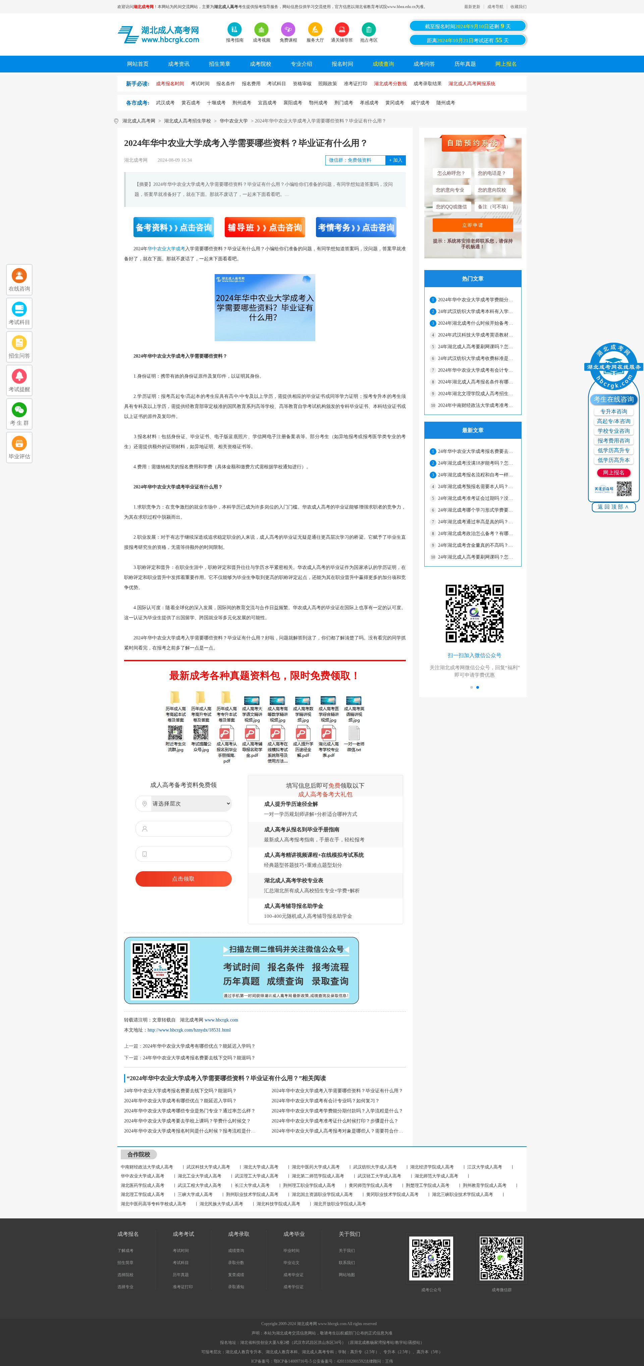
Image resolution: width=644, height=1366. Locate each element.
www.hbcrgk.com (221, 1019)
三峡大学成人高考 (195, 1194)
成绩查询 (383, 64)
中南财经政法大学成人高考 (147, 1166)
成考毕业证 (293, 1274)
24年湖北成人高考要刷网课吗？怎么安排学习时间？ (477, 346)
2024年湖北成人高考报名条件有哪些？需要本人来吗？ (477, 381)
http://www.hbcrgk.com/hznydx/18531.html (189, 1030)
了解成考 (125, 1250)
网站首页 (138, 64)
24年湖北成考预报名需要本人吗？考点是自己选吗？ (477, 486)
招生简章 (219, 64)
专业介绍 (301, 64)
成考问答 (424, 64)
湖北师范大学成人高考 (436, 1175)
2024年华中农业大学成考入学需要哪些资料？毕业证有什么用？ (337, 1090)
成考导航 (495, 6)
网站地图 (347, 1274)
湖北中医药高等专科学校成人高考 (153, 1203)
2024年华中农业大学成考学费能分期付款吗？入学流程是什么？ (337, 1110)
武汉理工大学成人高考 (256, 1175)
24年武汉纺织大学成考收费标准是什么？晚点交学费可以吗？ (477, 358)
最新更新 (472, 6)
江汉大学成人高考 (484, 1166)
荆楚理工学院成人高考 (427, 1185)
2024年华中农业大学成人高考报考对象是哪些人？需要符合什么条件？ (339, 1131)
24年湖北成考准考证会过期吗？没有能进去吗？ (477, 498)
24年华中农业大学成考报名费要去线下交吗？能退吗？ (199, 1057)
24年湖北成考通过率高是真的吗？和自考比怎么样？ (477, 521)
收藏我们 (519, 6)
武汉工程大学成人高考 (199, 1185)
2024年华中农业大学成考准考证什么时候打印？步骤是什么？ (335, 1120)
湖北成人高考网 (138, 120)
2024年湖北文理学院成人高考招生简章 (477, 393)
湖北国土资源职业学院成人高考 (322, 1194)
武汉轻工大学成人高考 (379, 1175)
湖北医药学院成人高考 (142, 1185)
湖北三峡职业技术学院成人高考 (462, 1194)
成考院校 (260, 64)
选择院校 (125, 1274)
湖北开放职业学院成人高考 (340, 1203)
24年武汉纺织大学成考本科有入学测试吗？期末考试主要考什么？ (477, 311)
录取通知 (236, 1286)
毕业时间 (291, 1250)
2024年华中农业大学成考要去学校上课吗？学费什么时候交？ (187, 1120)
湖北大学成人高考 (261, 1166)
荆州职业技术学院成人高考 (252, 1194)
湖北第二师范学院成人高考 (318, 1175)
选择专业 (125, 1286)
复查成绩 (236, 1274)
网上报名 (506, 64)
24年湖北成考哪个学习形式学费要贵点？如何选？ (477, 510)
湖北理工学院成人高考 (142, 1194)
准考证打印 (183, 1286)
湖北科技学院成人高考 (278, 1203)
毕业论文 (291, 1262)
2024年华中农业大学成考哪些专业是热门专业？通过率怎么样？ (190, 1110)
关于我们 (347, 1250)
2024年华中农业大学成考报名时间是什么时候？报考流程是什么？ (191, 1131)
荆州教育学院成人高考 (484, 1185)
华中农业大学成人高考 (142, 1175)
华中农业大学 (234, 120)
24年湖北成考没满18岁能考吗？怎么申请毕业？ (477, 463)
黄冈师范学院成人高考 (370, 1185)
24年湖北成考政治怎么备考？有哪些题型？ (477, 533)
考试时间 (181, 1250)
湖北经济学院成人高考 (432, 1166)
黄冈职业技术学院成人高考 (392, 1194)
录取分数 (236, 1262)
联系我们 (347, 1262)
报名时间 (342, 64)
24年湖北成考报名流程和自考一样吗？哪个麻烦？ (477, 474)
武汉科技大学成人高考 (208, 1166)
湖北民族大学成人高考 (221, 1203)
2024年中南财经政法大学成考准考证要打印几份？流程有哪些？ (477, 405)
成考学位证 (293, 1286)
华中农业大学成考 (166, 248)
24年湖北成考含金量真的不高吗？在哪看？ (477, 545)
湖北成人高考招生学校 (187, 120)
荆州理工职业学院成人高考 (309, 1185)
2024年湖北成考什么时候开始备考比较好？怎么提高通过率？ (477, 323)
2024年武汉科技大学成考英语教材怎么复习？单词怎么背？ (477, 334)
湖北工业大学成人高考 (199, 1175)
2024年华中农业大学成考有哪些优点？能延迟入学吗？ (199, 1046)
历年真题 (465, 64)
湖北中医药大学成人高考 (316, 1166)
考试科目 (181, 1262)
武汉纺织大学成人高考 (375, 1166)
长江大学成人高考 (252, 1185)
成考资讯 (179, 64)
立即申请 (473, 225)
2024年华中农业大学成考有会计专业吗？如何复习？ (326, 1100)
